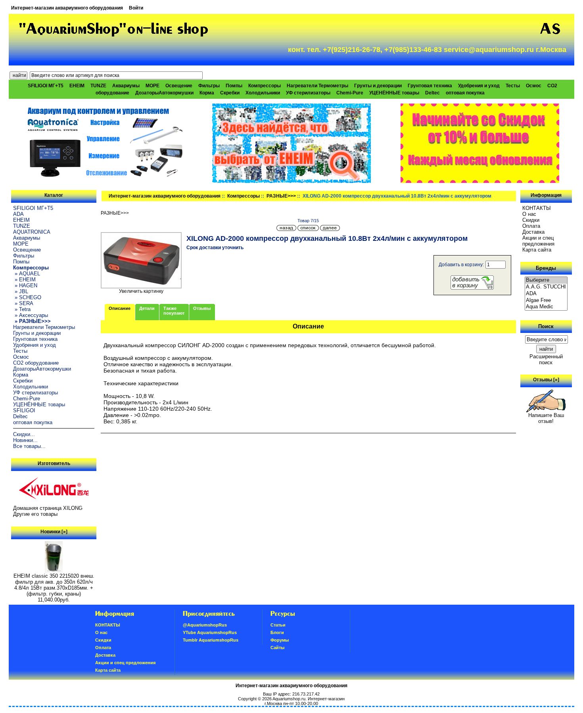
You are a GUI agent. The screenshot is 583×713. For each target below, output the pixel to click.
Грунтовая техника (430, 85)
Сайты (277, 647)
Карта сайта (536, 250)
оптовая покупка (465, 93)
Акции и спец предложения (538, 241)
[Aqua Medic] (546, 307)
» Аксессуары (30, 315)
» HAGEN (25, 285)
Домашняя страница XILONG (47, 508)
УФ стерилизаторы (308, 93)
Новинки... (25, 440)
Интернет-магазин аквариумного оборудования (67, 8)
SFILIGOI (24, 410)
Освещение (178, 85)
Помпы (234, 85)
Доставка (533, 232)
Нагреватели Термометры (317, 85)
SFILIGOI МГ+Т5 (45, 85)
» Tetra (22, 309)
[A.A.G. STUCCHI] (546, 287)
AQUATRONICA (31, 232)
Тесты (513, 85)
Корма (206, 93)
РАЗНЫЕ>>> (281, 196)
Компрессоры (243, 196)
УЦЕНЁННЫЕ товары (394, 93)
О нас (529, 214)
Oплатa (531, 226)
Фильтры (209, 85)
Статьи (278, 625)
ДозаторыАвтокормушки (164, 93)
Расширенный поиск (546, 359)
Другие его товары (35, 514)
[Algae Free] (546, 300)
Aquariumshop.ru (288, 698)
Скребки (230, 93)
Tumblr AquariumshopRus (210, 640)
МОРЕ (152, 85)
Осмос (533, 85)
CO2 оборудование (36, 363)
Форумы (279, 640)
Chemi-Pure (349, 93)
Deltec (432, 93)
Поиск (546, 326)
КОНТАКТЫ (536, 208)
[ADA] (546, 293)
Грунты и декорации (378, 85)
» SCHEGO (27, 297)
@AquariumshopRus (205, 625)
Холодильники (262, 93)
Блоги (277, 632)
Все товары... (29, 446)
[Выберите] (546, 280)
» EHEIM (24, 280)
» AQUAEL (26, 274)
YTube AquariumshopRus (210, 632)
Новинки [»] (53, 531)
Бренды (546, 268)
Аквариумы (126, 85)
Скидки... (24, 434)
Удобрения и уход (479, 85)
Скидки (530, 220)
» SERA (23, 303)
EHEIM (76, 85)
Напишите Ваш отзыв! (546, 418)
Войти (136, 8)
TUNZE (98, 85)
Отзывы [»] (546, 379)
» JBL (20, 291)
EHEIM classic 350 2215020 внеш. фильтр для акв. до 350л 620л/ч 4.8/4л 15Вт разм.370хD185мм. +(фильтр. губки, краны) (53, 585)
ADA (18, 214)
